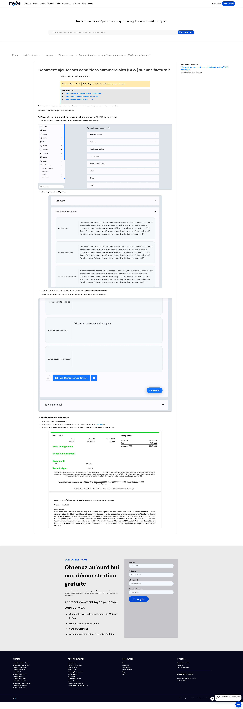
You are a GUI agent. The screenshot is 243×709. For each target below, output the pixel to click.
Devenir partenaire (183, 667)
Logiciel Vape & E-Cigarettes (22, 683)
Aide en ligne (126, 667)
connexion (216, 3)
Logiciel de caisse (31, 55)
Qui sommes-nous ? (183, 663)
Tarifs (58, 3)
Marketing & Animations (75, 672)
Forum (90, 3)
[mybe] (15, 698)
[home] (14, 3)
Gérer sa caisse (66, 55)
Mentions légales (183, 698)
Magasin (49, 55)
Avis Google (71, 676)
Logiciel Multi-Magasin (20, 685)
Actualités (180, 665)
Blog (84, 3)
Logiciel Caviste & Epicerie (21, 665)
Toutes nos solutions (19, 688)
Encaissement (72, 663)
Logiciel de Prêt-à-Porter (21, 663)
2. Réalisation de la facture (191, 73)
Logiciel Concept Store (20, 681)
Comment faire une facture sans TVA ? (79, 100)
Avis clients (125, 665)
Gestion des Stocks (74, 667)
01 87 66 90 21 (181, 680)
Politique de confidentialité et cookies (207, 698)
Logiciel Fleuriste (18, 676)
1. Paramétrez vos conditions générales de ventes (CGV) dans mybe (204, 68)
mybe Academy (127, 669)
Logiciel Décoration (19, 669)
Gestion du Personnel (74, 678)
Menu (15, 55)
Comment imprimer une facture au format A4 (81, 96)
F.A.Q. (124, 663)
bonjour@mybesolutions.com (186, 678)
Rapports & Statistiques (75, 683)
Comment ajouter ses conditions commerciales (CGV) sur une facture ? (115, 55)
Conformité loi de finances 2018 (78, 685)
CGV (193, 698)
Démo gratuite (228, 3)
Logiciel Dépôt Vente (19, 678)
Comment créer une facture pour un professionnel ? (84, 93)
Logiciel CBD (17, 672)
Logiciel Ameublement (20, 674)
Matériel (50, 3)
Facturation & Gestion (75, 665)
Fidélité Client (72, 669)
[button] (28, 3)
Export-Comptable (74, 681)
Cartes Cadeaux (73, 674)
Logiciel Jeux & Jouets (20, 667)
